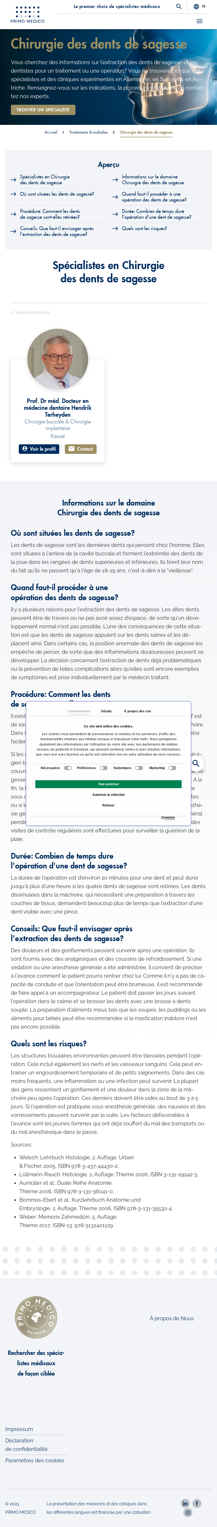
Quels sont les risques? (144, 228)
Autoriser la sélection (108, 795)
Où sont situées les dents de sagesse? (57, 194)
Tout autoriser (108, 784)
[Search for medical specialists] (196, 763)
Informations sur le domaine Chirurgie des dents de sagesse (153, 179)
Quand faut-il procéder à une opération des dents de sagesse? (154, 197)
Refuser (108, 805)
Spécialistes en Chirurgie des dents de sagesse (45, 179)
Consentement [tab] (78, 711)
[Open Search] (179, 7)
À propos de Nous (172, 1318)
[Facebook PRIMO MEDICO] (196, 1503)
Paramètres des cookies (34, 1460)
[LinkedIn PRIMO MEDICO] (185, 1503)
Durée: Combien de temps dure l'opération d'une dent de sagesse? (156, 214)
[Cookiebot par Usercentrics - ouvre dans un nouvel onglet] (162, 818)
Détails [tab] (106, 711)
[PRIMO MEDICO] (28, 14)
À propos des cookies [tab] (134, 711)
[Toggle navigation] (199, 21)
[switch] (103, 768)
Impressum (19, 1429)
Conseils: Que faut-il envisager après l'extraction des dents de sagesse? (57, 231)
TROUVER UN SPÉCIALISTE (43, 110)
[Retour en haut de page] (206, 1516)
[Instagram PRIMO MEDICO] (187, 1512)
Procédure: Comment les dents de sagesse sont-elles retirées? (50, 214)
